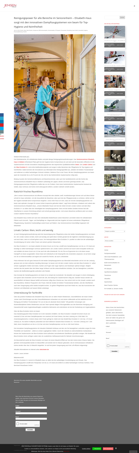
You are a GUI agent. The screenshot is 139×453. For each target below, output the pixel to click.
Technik (25, 31)
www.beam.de (44, 349)
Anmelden (114, 351)
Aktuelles (107, 278)
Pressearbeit (63, 30)
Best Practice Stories (111, 285)
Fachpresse (35, 30)
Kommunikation (51, 30)
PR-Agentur (57, 30)
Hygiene (86, 30)
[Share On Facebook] (2, 115)
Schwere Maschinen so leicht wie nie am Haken (115, 140)
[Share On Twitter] (2, 118)
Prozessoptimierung (18, 31)
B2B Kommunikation (43, 30)
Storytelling (69, 30)
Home (106, 250)
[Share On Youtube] (2, 125)
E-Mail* (108, 326)
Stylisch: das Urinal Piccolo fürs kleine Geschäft (114, 164)
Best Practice (29, 30)
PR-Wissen (108, 268)
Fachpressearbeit (110, 253)
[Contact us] (2, 132)
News (25, 30)
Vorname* (108, 332)
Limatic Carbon (87, 164)
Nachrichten (108, 282)
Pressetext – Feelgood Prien (115, 90)
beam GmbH (75, 30)
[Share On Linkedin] (2, 121)
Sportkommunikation (111, 272)
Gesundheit (80, 30)
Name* (107, 338)
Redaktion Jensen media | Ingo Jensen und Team (109, 45)
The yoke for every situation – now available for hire (114, 41)
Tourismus (107, 275)
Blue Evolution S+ (22, 167)
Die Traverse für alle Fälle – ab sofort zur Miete (114, 65)
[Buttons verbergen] (2, 138)
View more (66, 451)
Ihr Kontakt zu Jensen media (113, 288)
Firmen (21, 30)
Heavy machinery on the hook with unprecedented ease (114, 114)
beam (77, 164)
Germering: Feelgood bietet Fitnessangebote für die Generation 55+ (115, 214)
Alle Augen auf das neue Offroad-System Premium (114, 189)
